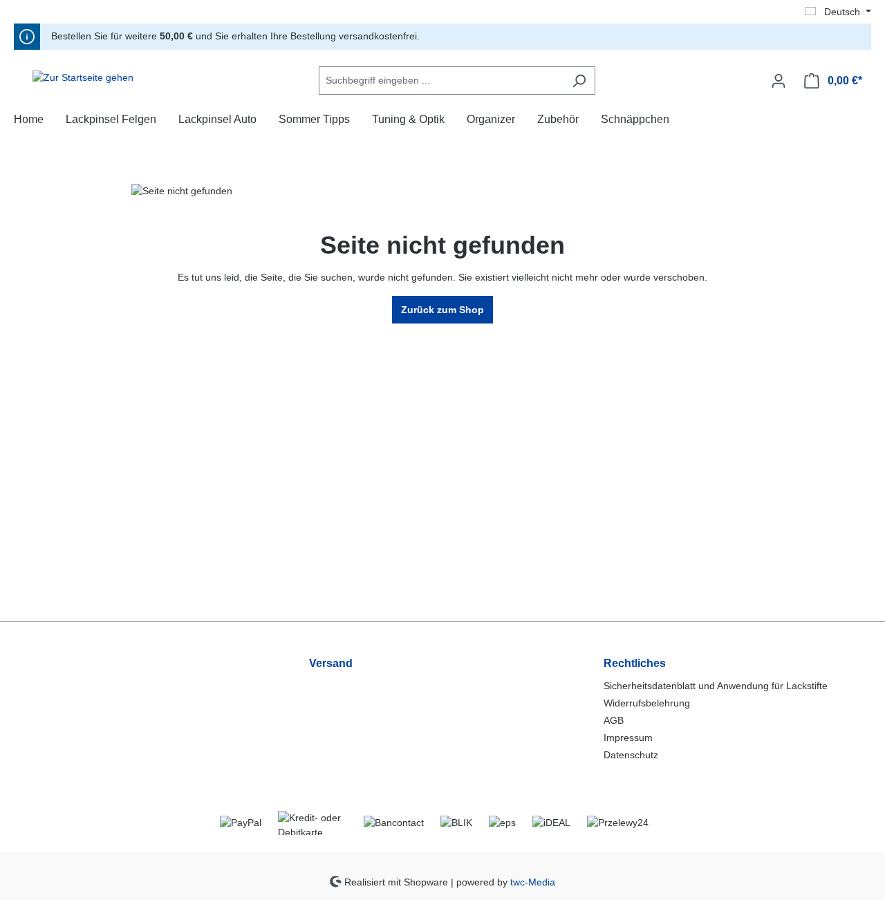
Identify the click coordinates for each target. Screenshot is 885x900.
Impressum (628, 737)
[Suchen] (579, 80)
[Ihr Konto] (778, 81)
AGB (614, 720)
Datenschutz (631, 754)
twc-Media (532, 881)
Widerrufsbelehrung (647, 703)
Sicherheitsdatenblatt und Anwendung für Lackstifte (716, 685)
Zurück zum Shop (442, 309)
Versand (331, 663)
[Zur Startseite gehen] (83, 78)
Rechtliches (635, 663)
